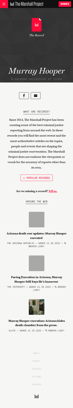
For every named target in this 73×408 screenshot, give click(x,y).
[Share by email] (35, 95)
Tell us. (52, 191)
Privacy (36, 368)
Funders (36, 384)
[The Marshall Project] (25, 4)
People (36, 360)
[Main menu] (4, 4)
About (36, 353)
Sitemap (36, 376)
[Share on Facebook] (24, 95)
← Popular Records (36, 177)
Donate (65, 4)
